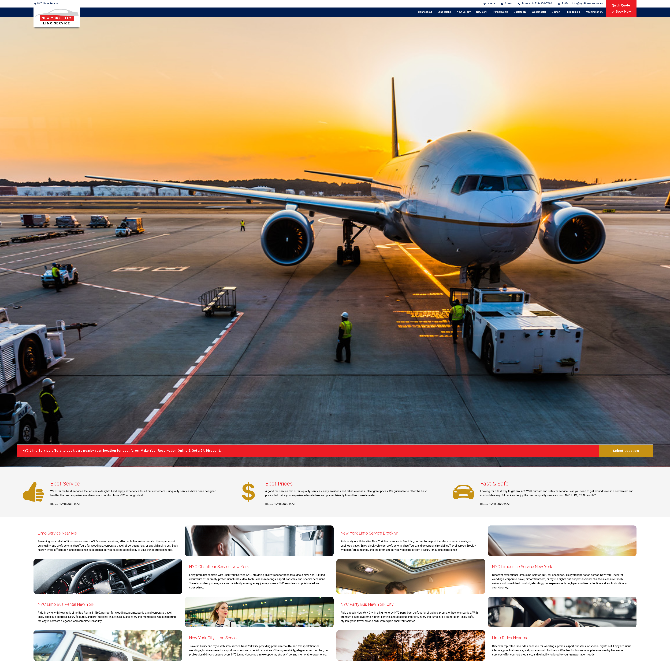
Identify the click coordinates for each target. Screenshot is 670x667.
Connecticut (425, 11)
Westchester (539, 11)
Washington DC (594, 11)
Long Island (444, 11)
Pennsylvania (500, 11)
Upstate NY (520, 11)
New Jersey (464, 11)
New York (481, 11)
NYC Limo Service (47, 3)
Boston (556, 11)
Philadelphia (573, 11)
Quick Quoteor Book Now (621, 8)
